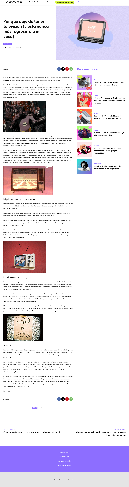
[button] (80, 2)
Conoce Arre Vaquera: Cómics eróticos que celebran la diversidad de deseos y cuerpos (109, 100)
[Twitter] (68, 479)
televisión (41, 407)
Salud (95, 79)
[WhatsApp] (71, 69)
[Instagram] (55, 479)
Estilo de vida (7, 43)
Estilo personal (97, 163)
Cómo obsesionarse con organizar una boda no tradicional (31, 432)
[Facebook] (59, 69)
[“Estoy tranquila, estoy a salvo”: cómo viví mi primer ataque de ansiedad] (84, 82)
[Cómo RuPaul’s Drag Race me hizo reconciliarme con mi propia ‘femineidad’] (84, 149)
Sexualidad (96, 95)
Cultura (96, 130)
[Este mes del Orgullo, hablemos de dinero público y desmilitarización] (84, 116)
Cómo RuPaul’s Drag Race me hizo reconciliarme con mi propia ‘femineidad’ (107, 150)
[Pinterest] (67, 69)
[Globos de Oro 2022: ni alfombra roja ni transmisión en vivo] (84, 133)
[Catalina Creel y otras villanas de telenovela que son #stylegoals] (84, 166)
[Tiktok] (59, 479)
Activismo (96, 113)
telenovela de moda (31, 85)
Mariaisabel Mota (9, 47)
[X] (63, 69)
